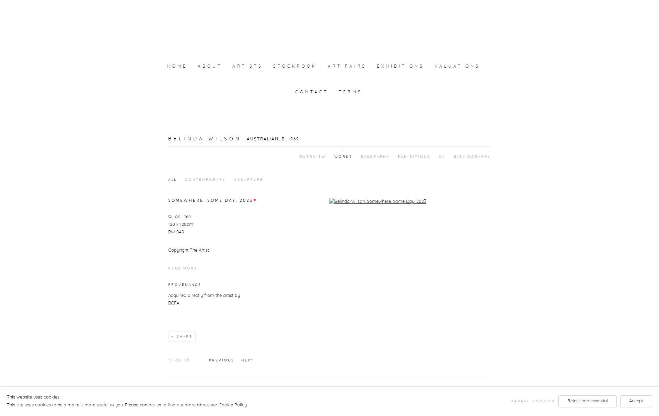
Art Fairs (347, 66)
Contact (311, 92)
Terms (350, 92)
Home (177, 66)
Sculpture (248, 180)
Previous (221, 360)
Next (247, 360)
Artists (247, 66)
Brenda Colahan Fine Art (329, 25)
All (172, 180)
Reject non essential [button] (587, 401)
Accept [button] (636, 401)
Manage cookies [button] (532, 401)
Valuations (457, 66)
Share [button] (184, 336)
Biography (375, 157)
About (210, 66)
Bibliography (472, 157)
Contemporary (205, 180)
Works (343, 157)
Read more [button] (182, 268)
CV (442, 157)
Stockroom (295, 66)
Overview (312, 157)
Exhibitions (400, 66)
